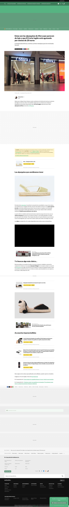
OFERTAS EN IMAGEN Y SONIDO (33, 3)
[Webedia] (62, 1)
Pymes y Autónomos (61, 486)
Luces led (60, 453)
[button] (21, 97)
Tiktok (64, 3)
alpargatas (23, 205)
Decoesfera (50, 486)
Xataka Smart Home (8, 489)
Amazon (54, 28)
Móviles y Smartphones (19, 460)
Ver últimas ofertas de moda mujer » (22, 155)
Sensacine (23, 485)
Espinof (23, 486)
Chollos (50, 28)
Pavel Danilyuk (34, 376)
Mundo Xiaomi (7, 491)
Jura (15, 468)
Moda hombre (17, 463)
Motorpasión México (43, 498)
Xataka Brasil (7, 499)
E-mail (28, 49)
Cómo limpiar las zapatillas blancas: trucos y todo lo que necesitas (38, 379)
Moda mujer (21, 386)
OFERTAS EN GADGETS (45, 3)
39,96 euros (18, 267)
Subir (61, 480)
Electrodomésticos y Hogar (8, 461)
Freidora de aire (30, 28)
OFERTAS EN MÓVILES (21, 3)
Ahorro (26, 468)
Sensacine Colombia (25, 499)
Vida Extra (15, 486)
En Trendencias (35, 323)
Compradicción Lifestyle (34, 152)
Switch (6, 468)
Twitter (60, 3)
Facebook (62, 3)
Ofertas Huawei (27, 453)
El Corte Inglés (15, 28)
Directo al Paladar (34, 485)
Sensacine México (25, 498)
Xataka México (7, 498)
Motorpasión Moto (43, 486)
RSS (46, 471)
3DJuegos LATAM (16, 498)
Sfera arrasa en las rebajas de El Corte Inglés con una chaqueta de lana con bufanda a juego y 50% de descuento (28, 450)
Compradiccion (51, 488)
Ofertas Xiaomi (14, 453)
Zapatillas (25, 28)
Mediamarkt (45, 28)
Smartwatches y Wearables (28, 461)
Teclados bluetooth (55, 453)
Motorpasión (42, 485)
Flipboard (26, 49)
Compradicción (18, 152)
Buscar (62, 476)
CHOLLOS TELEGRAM (11, 3)
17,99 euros (31, 105)
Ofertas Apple (21, 453)
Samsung (6, 466)
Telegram (58, 3)
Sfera (31, 386)
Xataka (6, 485)
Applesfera (6, 488)
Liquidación (36, 28)
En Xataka (34, 251)
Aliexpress (20, 28)
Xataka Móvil (7, 486)
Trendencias (26, 386)
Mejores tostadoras (41, 453)
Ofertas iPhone (33, 453)
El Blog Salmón (60, 485)
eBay (26, 466)
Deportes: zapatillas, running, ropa (8, 464)
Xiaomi (58, 28)
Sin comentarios (19, 49)
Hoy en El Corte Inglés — (29, 163)
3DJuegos (15, 485)
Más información (35, 505)
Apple (16, 466)
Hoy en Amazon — (28, 342)
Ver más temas (8, 471)
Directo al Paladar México (34, 498)
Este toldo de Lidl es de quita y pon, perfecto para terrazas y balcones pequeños (41, 326)
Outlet (41, 28)
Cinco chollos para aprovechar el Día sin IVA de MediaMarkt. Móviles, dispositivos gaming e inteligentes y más (41, 254)
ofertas (46, 386)
